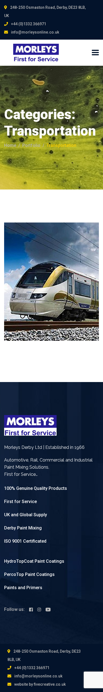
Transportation (76, 257)
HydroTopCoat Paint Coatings (34, 561)
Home (10, 145)
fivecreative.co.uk (50, 684)
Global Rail (21, 257)
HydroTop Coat (47, 257)
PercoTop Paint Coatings (29, 574)
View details (25, 299)
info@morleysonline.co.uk (35, 32)
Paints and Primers (23, 587)
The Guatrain (36, 266)
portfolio (31, 145)
